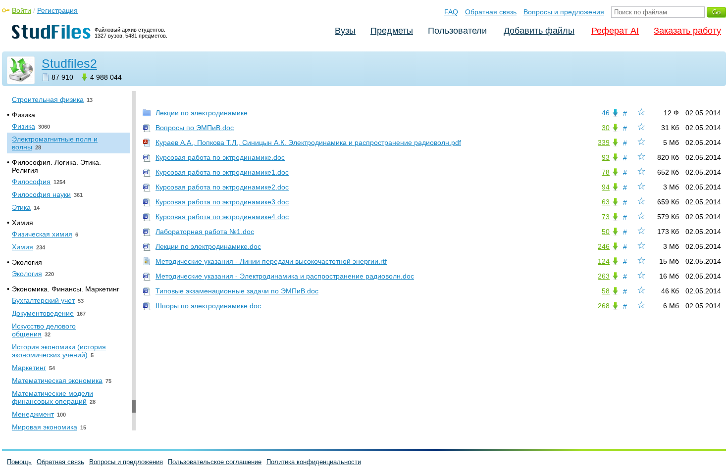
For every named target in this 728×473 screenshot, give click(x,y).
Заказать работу (687, 31)
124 (604, 261)
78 (606, 172)
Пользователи (457, 31)
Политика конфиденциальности (313, 462)
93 (606, 157)
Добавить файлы (539, 31)
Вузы (345, 31)
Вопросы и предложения (563, 12)
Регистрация (57, 10)
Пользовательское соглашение (214, 462)
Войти (21, 10)
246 (604, 246)
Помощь (19, 462)
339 (604, 142)
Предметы (391, 31)
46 (606, 113)
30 (606, 128)
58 (606, 291)
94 (606, 187)
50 (606, 232)
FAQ (451, 12)
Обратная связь (491, 12)
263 (604, 276)
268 (604, 306)
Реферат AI (615, 31)
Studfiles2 (69, 63)
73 (606, 217)
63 (606, 202)
